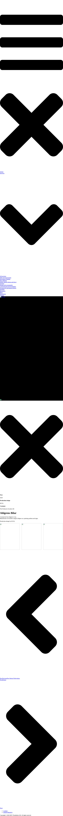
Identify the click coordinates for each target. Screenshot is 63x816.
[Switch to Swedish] (0, 400)
